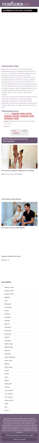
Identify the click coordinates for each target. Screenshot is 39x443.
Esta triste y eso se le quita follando (13, 228)
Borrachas (8, 304)
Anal (6, 301)
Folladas (28, 114)
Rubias (31, 116)
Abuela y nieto (9, 291)
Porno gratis (24, 116)
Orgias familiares (10, 357)
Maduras (7, 350)
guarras (7, 324)
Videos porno (9, 119)
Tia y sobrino (9, 394)
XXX (6, 407)
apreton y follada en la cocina (11, 256)
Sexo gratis (8, 384)
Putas (6, 377)
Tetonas (7, 387)
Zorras (16, 119)
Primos (7, 374)
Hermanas (8, 327)
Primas (7, 370)
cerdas (22, 114)
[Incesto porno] (17, 3)
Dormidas (8, 317)
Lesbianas (8, 340)
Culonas (7, 314)
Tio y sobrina (9, 397)
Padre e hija (8, 360)
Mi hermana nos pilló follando (11, 199)
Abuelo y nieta (9, 294)
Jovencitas (8, 334)
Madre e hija (9, 344)
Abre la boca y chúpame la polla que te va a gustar (18, 170)
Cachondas (15, 114)
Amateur (7, 297)
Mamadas (15, 116)
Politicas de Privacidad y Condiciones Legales (19, 435)
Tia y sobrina (9, 390)
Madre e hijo (9, 347)
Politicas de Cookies (19, 439)
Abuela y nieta (9, 287)
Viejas (6, 404)
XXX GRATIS (6, 282)
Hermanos (8, 116)
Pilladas (7, 364)
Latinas (7, 337)
